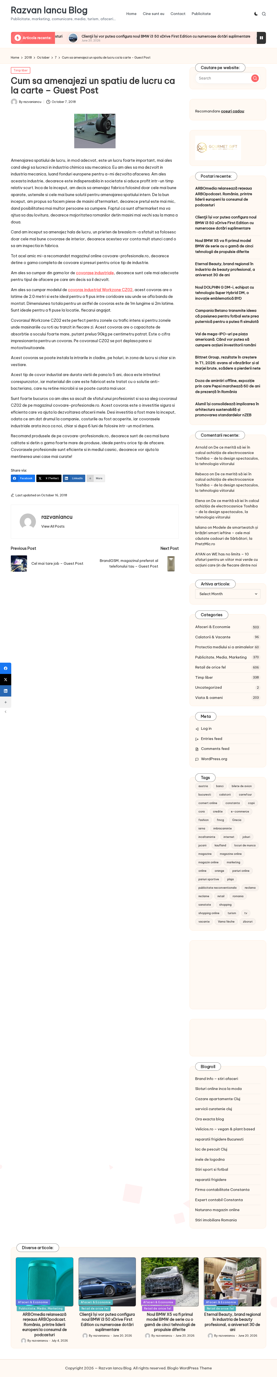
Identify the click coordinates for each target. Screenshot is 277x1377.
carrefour (245, 794)
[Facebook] (5, 668)
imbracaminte (222, 828)
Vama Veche (226, 921)
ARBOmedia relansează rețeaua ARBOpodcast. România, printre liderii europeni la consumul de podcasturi (223, 196)
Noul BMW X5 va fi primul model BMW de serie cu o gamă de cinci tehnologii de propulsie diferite (224, 246)
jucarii (202, 845)
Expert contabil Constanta (219, 1199)
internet (229, 837)
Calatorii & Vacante (212, 637)
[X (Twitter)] (5, 679)
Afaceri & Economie (212, 626)
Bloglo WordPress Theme (189, 1368)
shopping (225, 904)
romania (238, 896)
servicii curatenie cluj (213, 1108)
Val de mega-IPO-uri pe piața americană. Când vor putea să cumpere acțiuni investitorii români (225, 339)
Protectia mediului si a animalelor (224, 647)
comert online (207, 803)
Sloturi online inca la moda (218, 1088)
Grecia (236, 820)
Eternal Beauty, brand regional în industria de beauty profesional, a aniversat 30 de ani (225, 269)
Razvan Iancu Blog (49, 10)
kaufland (220, 845)
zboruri (248, 921)
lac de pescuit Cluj (211, 1149)
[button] (52, 526)
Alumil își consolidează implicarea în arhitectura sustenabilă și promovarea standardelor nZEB (227, 409)
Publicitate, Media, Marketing (221, 657)
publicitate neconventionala (217, 887)
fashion (203, 820)
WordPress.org (214, 758)
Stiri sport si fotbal (211, 1169)
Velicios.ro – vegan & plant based (225, 1129)
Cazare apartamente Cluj (217, 1098)
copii (251, 803)
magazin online (208, 862)
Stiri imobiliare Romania (216, 1220)
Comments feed (215, 748)
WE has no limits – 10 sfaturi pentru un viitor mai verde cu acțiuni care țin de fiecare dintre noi (226, 560)
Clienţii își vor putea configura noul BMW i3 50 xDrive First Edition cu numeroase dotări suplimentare (131, 36)
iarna (201, 828)
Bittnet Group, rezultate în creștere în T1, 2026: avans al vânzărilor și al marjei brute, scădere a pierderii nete (228, 363)
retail (220, 896)
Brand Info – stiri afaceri (216, 1078)
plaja (230, 879)
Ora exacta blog (209, 1119)
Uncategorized (208, 687)
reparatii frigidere (210, 1179)
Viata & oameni (209, 697)
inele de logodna (210, 1159)
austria (203, 786)
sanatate (204, 904)
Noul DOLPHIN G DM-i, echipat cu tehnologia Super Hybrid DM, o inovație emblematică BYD (224, 293)
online (202, 870)
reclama (250, 887)
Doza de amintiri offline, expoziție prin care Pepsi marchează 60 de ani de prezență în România (227, 386)
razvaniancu (56, 516)
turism (232, 913)
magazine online (231, 853)
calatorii (225, 794)
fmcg (220, 820)
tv (245, 913)
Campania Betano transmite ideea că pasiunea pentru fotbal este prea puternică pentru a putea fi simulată (227, 316)
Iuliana (201, 527)
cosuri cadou (232, 111)
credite (218, 811)
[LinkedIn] (5, 691)
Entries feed (211, 738)
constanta (232, 803)
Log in (206, 728)
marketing (233, 862)
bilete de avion (242, 786)
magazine (205, 853)
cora (201, 811)
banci (220, 786)
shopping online (208, 913)
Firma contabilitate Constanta (222, 1189)
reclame (203, 896)
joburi (246, 837)
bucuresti (204, 794)
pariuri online (241, 870)
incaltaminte (206, 837)
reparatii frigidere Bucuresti (219, 1139)
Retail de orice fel (210, 667)
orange (219, 870)
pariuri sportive (208, 879)
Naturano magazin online (217, 1209)
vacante (204, 921)
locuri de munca (245, 845)
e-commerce (240, 811)
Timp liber (20, 70)
